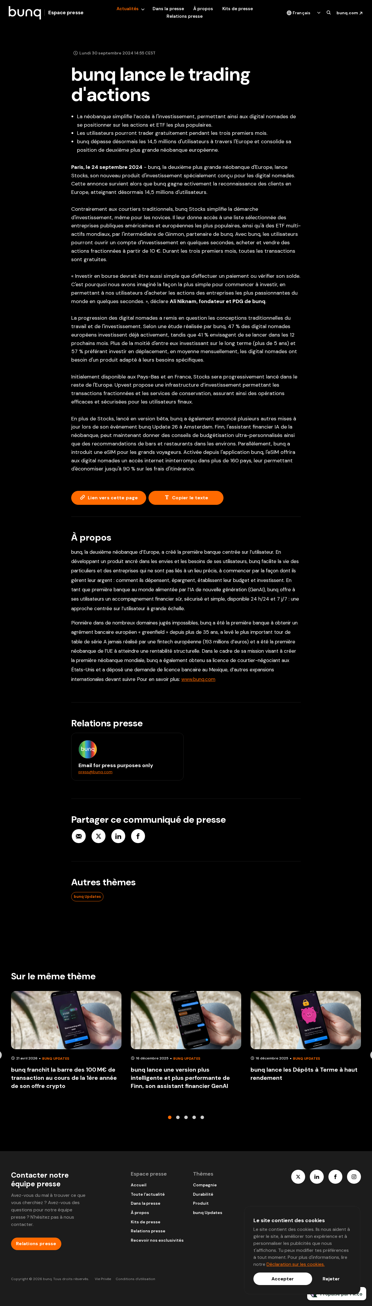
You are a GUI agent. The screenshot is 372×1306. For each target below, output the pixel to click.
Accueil (138, 1185)
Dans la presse (168, 9)
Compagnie (205, 1185)
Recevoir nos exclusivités (157, 1240)
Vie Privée (103, 1279)
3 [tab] (186, 1117)
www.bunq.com (198, 679)
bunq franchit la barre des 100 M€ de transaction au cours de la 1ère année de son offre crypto (64, 1078)
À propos (203, 9)
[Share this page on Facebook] (138, 836)
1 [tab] (169, 1117)
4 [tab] (194, 1117)
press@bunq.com (95, 771)
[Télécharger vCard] (173, 743)
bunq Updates (87, 896)
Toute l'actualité (148, 1194)
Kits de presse (237, 9)
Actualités (128, 9)
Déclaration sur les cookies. (296, 1264)
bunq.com (347, 12)
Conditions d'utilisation (135, 1279)
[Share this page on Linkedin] (118, 836)
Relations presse (185, 16)
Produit (201, 1203)
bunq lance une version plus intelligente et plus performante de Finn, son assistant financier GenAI (180, 1078)
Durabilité (203, 1194)
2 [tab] (178, 1117)
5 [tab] (202, 1117)
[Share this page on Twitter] (98, 836)
